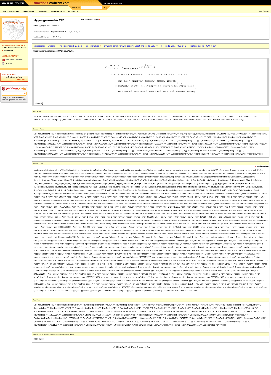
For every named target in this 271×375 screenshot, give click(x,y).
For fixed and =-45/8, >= (173, 46)
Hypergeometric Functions (44, 46)
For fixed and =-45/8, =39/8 (203, 46)
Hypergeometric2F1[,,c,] (70, 46)
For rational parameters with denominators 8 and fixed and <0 (130, 46)
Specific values (92, 46)
